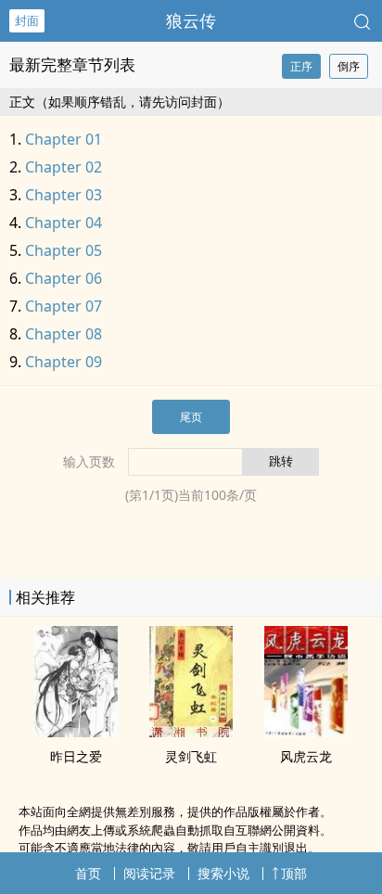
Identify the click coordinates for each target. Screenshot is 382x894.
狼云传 (191, 20)
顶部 (294, 873)
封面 (27, 20)
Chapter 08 (63, 334)
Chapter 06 (63, 278)
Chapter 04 (63, 222)
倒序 (348, 66)
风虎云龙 (306, 756)
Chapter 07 (63, 306)
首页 (88, 873)
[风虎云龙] (306, 732)
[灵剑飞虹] (191, 732)
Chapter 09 (63, 361)
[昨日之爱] (76, 732)
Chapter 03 (63, 195)
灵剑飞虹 (191, 756)
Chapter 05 (63, 250)
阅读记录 (149, 873)
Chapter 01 (63, 139)
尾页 (191, 417)
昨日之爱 (76, 756)
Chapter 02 (63, 167)
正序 (301, 66)
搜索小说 (223, 873)
